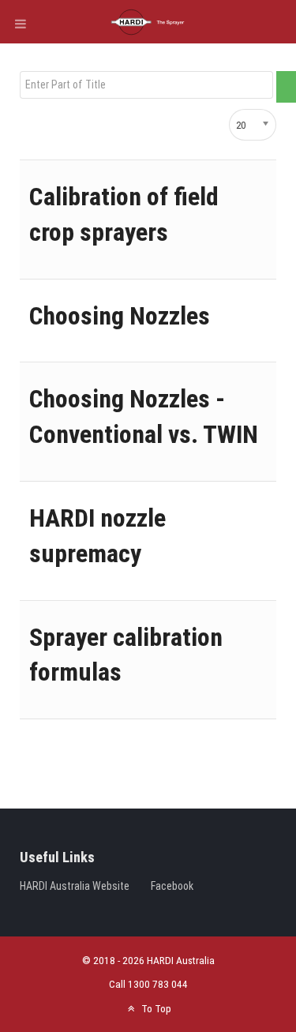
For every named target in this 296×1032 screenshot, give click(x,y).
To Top (154, 1008)
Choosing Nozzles (119, 316)
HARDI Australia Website (74, 886)
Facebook (172, 886)
